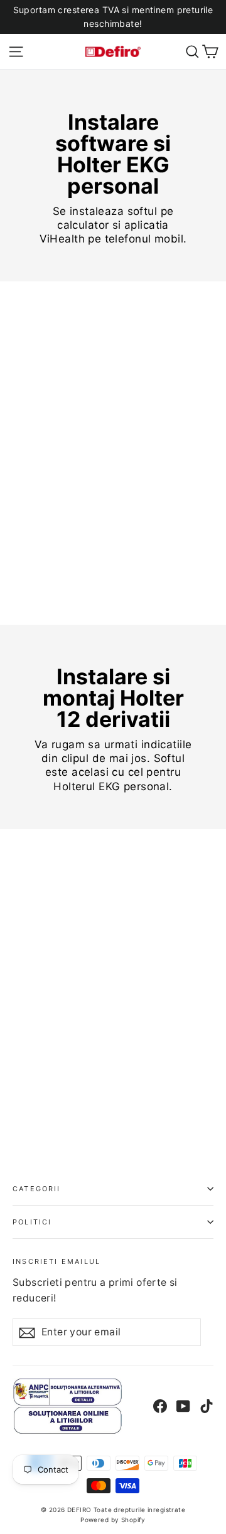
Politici (32, 1222)
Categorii (37, 1188)
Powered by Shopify (113, 1519)
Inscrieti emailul (56, 1261)
